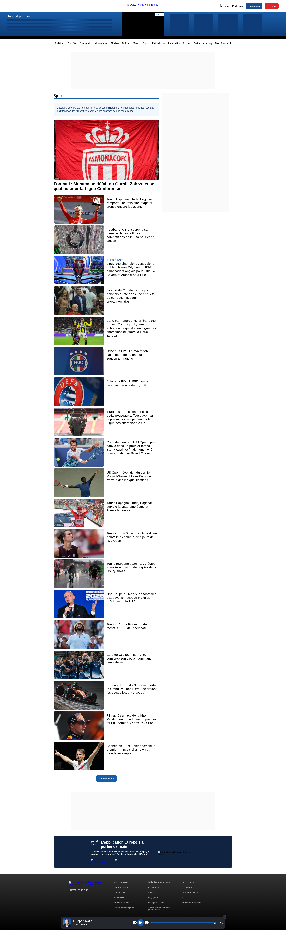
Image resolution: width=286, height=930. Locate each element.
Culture (126, 43)
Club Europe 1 (223, 43)
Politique (60, 43)
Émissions (254, 6)
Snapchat (91, 895)
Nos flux (152, 892)
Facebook (80, 895)
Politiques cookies (156, 902)
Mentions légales (121, 902)
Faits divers (158, 43)
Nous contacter (121, 882)
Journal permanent (20, 16)
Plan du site (119, 897)
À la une (224, 6)
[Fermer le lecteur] (224, 917)
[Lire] (140, 922)
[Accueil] (143, 7)
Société (72, 43)
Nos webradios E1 (191, 892)
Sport (146, 43)
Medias (115, 43)
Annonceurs (188, 882)
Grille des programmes (159, 882)
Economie (85, 43)
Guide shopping (203, 43)
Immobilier (174, 43)
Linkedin (96, 895)
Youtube (85, 895)
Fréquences (119, 892)
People (187, 43)
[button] (221, 922)
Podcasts (237, 6)
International (101, 43)
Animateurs (153, 887)
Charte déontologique (124, 907)
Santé (136, 43)
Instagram (75, 895)
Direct (273, 6)
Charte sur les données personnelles (159, 908)
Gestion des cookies (192, 902)
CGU (184, 897)
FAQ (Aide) (153, 897)
